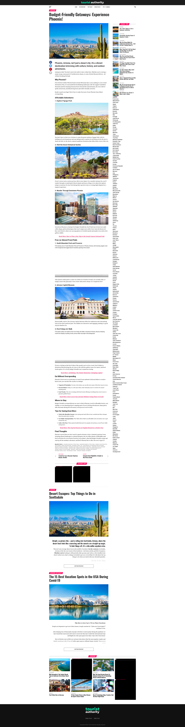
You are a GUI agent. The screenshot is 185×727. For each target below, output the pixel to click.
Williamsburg (116, 351)
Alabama (115, 176)
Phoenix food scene (74, 446)
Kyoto (114, 229)
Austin (114, 242)
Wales (114, 243)
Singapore (115, 427)
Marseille (115, 113)
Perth (114, 282)
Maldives (115, 305)
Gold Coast (115, 102)
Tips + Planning (106, 7)
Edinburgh (115, 286)
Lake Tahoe (116, 240)
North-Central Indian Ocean (120, 383)
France (114, 182)
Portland (115, 314)
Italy (114, 114)
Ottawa (114, 287)
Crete (114, 416)
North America (116, 374)
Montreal (115, 203)
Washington (116, 247)
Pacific (114, 395)
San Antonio (116, 201)
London (115, 423)
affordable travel (71, 450)
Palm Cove (115, 238)
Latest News (116, 390)
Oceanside (115, 335)
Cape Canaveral (117, 340)
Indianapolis (116, 109)
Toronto (115, 226)
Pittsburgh (115, 120)
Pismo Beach (116, 271)
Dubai (114, 432)
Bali (114, 407)
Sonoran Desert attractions (87, 444)
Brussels (115, 215)
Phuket (114, 298)
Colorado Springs (117, 319)
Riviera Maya (116, 370)
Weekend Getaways (117, 139)
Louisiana (115, 324)
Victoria (115, 256)
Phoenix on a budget (92, 449)
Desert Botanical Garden (83, 448)
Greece (114, 420)
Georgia (115, 160)
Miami (114, 360)
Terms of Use (97, 718)
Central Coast (116, 310)
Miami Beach (116, 400)
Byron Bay (115, 204)
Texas (114, 134)
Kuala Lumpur (116, 437)
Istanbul (115, 277)
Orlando (115, 439)
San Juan (115, 363)
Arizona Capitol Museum (98, 446)
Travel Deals (116, 155)
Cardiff (114, 245)
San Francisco (116, 321)
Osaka (114, 264)
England (115, 180)
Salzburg (115, 254)
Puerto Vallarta (116, 346)
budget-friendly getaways (84, 450)
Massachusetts (116, 190)
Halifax (114, 331)
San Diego (115, 323)
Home (76, 7)
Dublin (114, 309)
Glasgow (115, 217)
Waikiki (114, 356)
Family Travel (116, 143)
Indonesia (115, 411)
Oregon (115, 312)
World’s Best (97, 7)
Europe (114, 164)
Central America (117, 379)
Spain (114, 448)
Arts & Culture (116, 169)
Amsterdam (116, 293)
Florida (114, 127)
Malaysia (115, 443)
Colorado (115, 162)
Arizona (115, 219)
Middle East (116, 157)
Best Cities (115, 152)
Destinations (82, 7)
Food (114, 391)
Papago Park (72, 448)
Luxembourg (116, 259)
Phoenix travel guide (61, 450)
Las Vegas (115, 446)
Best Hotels (116, 148)
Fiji (113, 224)
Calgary (114, 106)
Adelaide (115, 206)
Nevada (114, 187)
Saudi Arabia (116, 316)
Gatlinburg (115, 220)
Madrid (114, 210)
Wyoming (115, 132)
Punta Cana (116, 99)
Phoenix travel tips (77, 445)
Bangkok (115, 402)
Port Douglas (116, 414)
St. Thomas (115, 354)
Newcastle (115, 250)
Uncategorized (116, 451)
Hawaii (114, 104)
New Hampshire (117, 342)
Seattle (114, 249)
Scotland (115, 167)
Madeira (115, 339)
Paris (114, 405)
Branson (115, 107)
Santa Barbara (116, 266)
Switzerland (116, 136)
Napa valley (115, 367)
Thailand (115, 183)
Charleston (115, 296)
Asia (114, 173)
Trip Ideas (90, 7)
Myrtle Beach (116, 100)
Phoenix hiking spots (96, 448)
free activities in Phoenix (62, 448)
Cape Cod (115, 404)
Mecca (114, 317)
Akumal (114, 368)
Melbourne (115, 257)
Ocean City (115, 330)
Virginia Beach (116, 397)
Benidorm (115, 233)
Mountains (115, 194)
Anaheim (115, 97)
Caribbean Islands (117, 384)
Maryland (115, 328)
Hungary (115, 261)
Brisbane (115, 234)
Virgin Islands (116, 353)
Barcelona (115, 435)
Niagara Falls (116, 284)
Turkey (114, 275)
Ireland (114, 307)
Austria (114, 130)
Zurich (114, 270)
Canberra (115, 303)
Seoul (114, 222)
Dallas (114, 125)
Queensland (116, 236)
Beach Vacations (117, 144)
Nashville (115, 428)
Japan (114, 418)
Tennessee (115, 178)
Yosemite (115, 273)
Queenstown (116, 301)
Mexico (114, 197)
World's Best (116, 146)
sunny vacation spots (101, 444)
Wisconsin (115, 189)
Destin (114, 337)
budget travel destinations (78, 449)
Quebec (115, 289)
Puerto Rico (116, 361)
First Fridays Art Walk (85, 446)
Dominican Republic (118, 166)
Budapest (115, 263)
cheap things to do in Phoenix (63, 449)
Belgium (115, 213)
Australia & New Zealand (119, 377)
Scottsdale (115, 365)
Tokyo (114, 421)
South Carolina (116, 159)
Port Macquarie (117, 122)
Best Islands (116, 150)
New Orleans (116, 326)
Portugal (115, 116)
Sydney (114, 425)
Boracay (115, 111)
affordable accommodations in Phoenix (94, 445)
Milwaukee (115, 434)
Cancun (115, 199)
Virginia (115, 185)
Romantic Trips (116, 141)
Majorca (115, 196)
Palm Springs (116, 268)
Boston (114, 252)
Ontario (114, 227)
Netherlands (116, 291)
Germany (115, 129)
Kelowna (115, 279)
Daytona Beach (116, 430)
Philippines (115, 174)
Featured (115, 386)
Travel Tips (115, 388)
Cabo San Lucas (117, 333)
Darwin (114, 280)
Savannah (115, 208)
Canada (114, 441)
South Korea (116, 118)
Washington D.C (117, 358)
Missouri (115, 171)
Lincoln (114, 344)
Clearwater (115, 349)
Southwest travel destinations (63, 445)
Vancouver (115, 231)
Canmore (115, 450)
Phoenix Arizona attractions (71, 444)
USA (114, 372)
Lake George (116, 192)
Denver (114, 212)
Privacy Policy (88, 718)
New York (115, 409)
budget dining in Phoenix (62, 446)
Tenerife (115, 398)
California (115, 123)
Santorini (115, 413)
